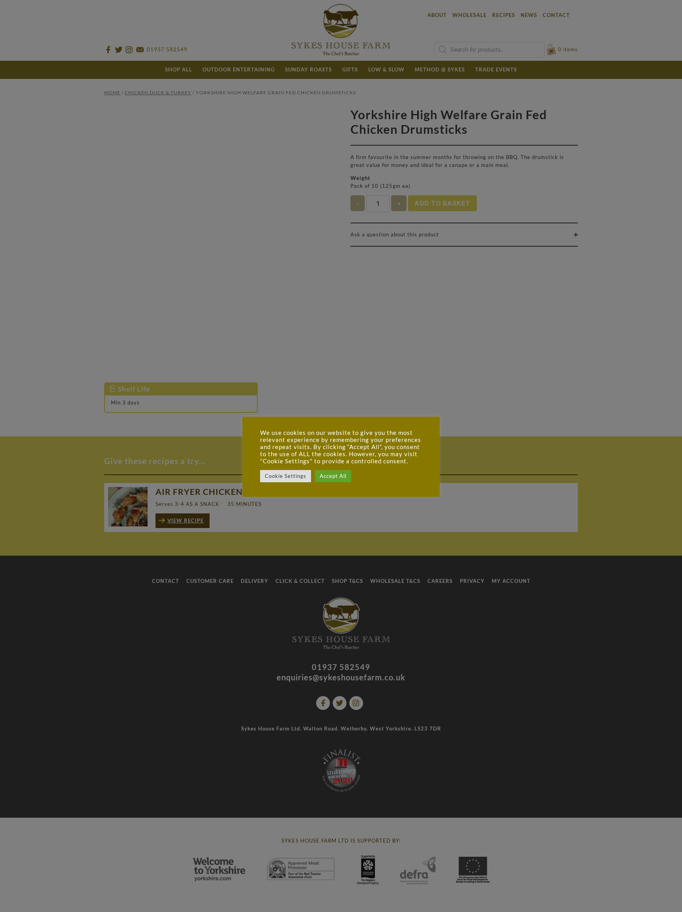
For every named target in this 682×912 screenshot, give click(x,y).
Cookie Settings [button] (285, 476)
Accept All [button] (333, 476)
